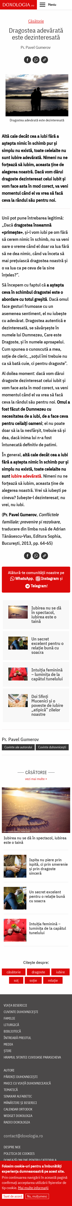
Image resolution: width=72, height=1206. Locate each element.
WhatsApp (24, 578)
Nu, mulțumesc (37, 1196)
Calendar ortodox (18, 1109)
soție (33, 980)
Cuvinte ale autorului (18, 747)
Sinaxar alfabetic (18, 1096)
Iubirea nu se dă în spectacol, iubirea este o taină (46, 614)
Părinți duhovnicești (21, 1077)
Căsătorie (36, 21)
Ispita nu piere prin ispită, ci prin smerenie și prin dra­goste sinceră (48, 866)
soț (16, 980)
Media (8, 1044)
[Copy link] (44, 59)
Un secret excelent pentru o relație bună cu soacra (47, 645)
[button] (48, 4)
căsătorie (14, 971)
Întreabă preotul (17, 1038)
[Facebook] (27, 59)
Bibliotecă (12, 1031)
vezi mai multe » (36, 779)
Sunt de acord (13, 1196)
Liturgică (11, 1025)
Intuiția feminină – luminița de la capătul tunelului (47, 674)
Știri (7, 1051)
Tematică (11, 1090)
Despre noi (12, 1147)
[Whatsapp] (36, 59)
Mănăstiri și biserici (20, 1103)
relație (53, 980)
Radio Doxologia (17, 1122)
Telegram (39, 585)
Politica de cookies (19, 1154)
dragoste (38, 971)
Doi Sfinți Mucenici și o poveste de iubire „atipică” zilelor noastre (47, 705)
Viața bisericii (15, 1005)
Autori (9, 1070)
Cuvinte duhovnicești (52, 747)
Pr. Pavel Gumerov (36, 47)
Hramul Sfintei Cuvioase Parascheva (32, 1057)
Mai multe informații (33, 1187)
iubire (60, 971)
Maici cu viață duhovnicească (27, 1083)
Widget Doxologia (18, 1116)
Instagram (50, 578)
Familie (9, 1018)
